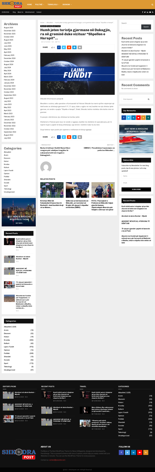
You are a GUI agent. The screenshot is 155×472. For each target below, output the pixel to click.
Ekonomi (66, 4)
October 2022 (9, 129)
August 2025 (8, 40)
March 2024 (8, 77)
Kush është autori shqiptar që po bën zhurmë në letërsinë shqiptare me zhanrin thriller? (24, 243)
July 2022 (7, 138)
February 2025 (9, 55)
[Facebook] (121, 452)
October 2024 (9, 61)
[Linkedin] (133, 452)
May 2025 (7, 49)
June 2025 (8, 46)
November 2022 (9, 126)
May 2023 (7, 107)
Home (29, 4)
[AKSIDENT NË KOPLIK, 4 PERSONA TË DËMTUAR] (9, 271)
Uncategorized (9, 192)
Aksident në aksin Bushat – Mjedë (23, 258)
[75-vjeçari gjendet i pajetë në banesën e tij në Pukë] (9, 284)
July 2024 (7, 67)
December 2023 (9, 86)
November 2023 (9, 89)
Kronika (49, 26)
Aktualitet (43, 26)
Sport (6, 186)
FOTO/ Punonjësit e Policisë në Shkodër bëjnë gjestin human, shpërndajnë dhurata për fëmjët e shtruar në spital (102, 205)
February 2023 (9, 117)
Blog (14, 12)
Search (124, 23)
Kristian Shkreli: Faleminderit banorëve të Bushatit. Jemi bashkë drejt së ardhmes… (52, 204)
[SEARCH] (148, 99)
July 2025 (7, 43)
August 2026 (8, 28)
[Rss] (145, 452)
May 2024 (7, 70)
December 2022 (9, 123)
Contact (38, 12)
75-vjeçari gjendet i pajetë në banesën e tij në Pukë (24, 284)
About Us (20, 12)
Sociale (6, 183)
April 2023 (7, 110)
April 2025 (7, 52)
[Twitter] (127, 452)
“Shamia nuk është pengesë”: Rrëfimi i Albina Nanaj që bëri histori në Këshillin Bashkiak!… (102, 423)
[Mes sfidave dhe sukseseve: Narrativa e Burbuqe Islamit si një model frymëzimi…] (85, 410)
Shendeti (7, 180)
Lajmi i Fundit (56, 26)
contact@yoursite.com (57, 460)
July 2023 (7, 101)
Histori (6, 161)
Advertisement (29, 12)
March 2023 (8, 113)
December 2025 (9, 31)
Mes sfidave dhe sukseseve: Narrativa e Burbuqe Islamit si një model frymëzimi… (103, 409)
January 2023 (9, 120)
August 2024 (8, 64)
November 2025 (9, 34)
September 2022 (10, 132)
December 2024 (9, 58)
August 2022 (8, 135)
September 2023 (10, 95)
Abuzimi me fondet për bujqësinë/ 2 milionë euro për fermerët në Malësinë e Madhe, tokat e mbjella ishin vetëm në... (24, 302)
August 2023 (8, 98)
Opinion (6, 173)
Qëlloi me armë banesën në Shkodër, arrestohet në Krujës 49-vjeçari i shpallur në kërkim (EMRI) (77, 204)
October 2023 (9, 92)
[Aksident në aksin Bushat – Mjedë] (9, 259)
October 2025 (9, 37)
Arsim (6, 155)
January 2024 (9, 83)
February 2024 (9, 80)
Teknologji (52, 4)
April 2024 (7, 74)
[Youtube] (139, 452)
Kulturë (6, 167)
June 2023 (8, 104)
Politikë (38, 4)
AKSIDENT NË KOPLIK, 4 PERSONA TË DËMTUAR (24, 271)
